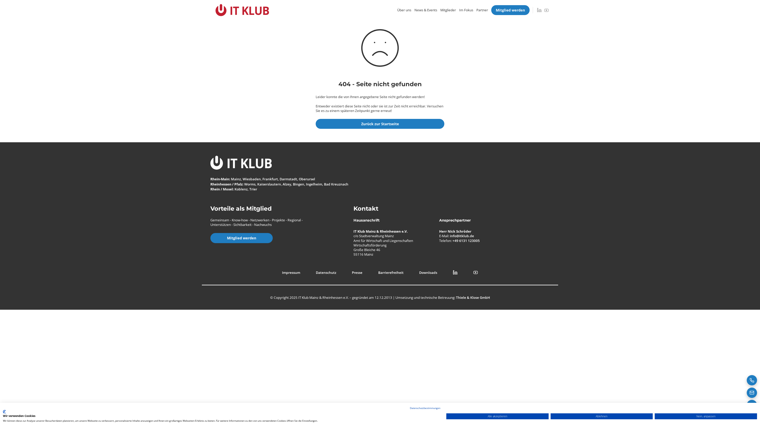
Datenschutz (326, 272)
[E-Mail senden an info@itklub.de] (752, 393)
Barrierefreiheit (391, 272)
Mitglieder (448, 10)
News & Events (425, 10)
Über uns (404, 10)
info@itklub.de (462, 236)
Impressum (291, 272)
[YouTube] (546, 10)
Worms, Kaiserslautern (262, 184)
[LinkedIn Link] (455, 272)
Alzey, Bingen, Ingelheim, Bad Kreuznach (315, 184)
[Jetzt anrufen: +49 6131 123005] (752, 380)
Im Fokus (466, 10)
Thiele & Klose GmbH (473, 297)
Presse (357, 272)
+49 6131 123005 (466, 240)
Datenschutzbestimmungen (425, 408)
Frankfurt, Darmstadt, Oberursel (288, 179)
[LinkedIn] (539, 10)
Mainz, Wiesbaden (246, 179)
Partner (482, 10)
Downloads (428, 272)
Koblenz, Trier (246, 189)
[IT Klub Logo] (241, 163)
